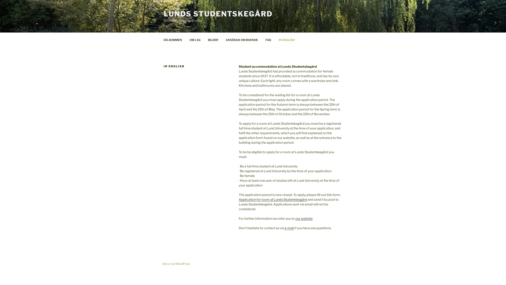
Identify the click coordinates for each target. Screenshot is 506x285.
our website (303, 218)
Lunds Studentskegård (218, 14)
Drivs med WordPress (176, 263)
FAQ (268, 40)
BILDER (213, 40)
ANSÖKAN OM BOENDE (242, 40)
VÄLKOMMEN (172, 40)
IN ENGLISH (287, 40)
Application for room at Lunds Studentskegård (273, 199)
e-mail (289, 228)
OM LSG (195, 40)
